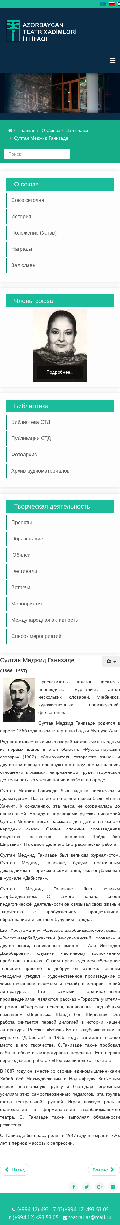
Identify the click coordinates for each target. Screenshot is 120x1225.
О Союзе (51, 130)
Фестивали (24, 571)
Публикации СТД (31, 438)
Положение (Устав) (34, 233)
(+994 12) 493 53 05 (36, 1217)
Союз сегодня (27, 200)
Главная (27, 130)
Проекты (21, 522)
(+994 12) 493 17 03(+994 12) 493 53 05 (63, 1210)
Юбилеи (21, 555)
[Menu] (112, 60)
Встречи (20, 587)
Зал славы (77, 130)
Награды (21, 249)
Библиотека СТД (30, 422)
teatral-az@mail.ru (90, 1217)
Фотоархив (24, 455)
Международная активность (44, 620)
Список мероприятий (36, 636)
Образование (27, 539)
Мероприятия (27, 604)
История (21, 217)
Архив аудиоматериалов (40, 471)
